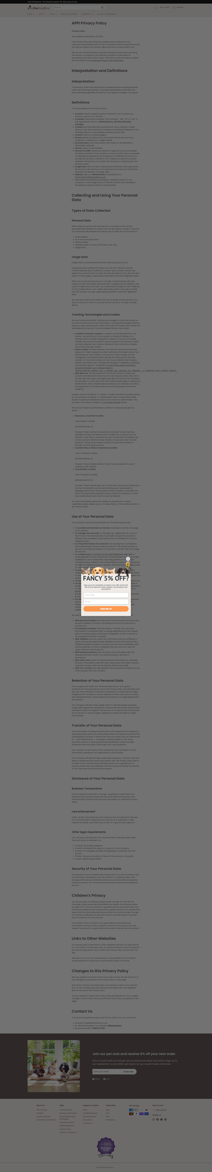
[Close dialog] (128, 559)
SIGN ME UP (106, 608)
